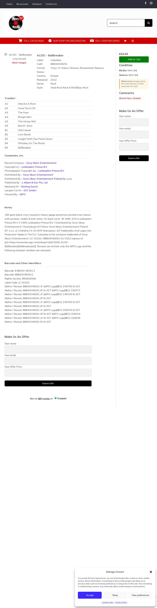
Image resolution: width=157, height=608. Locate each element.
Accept (89, 595)
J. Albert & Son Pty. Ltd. (35, 182)
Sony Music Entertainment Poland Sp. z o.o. (47, 178)
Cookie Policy (108, 602)
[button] (150, 571)
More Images (19, 62)
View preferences (140, 595)
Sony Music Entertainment (41, 162)
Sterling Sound (29, 186)
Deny (115, 595)
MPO (22, 194)
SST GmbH (30, 190)
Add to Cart (134, 59)
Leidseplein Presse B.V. (34, 166)
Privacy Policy (121, 602)
